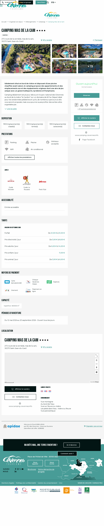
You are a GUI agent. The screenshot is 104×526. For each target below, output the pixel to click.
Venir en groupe (84, 483)
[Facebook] (16, 469)
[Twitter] (20, 469)
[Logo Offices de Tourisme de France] (16, 490)
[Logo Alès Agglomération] (34, 490)
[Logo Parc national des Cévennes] (69, 490)
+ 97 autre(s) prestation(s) (87, 109)
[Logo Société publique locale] (50, 490)
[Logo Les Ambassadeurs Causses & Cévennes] (80, 490)
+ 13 (90, 66)
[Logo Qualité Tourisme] (24, 490)
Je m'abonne (72, 445)
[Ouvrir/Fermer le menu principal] (1, 6)
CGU (60, 483)
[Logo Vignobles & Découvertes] (87, 490)
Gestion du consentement (47, 483)
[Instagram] (18, 469)
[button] (48, 2)
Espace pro (97, 483)
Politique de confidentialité (26, 483)
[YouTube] (23, 469)
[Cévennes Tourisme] (16, 6)
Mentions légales (8, 483)
